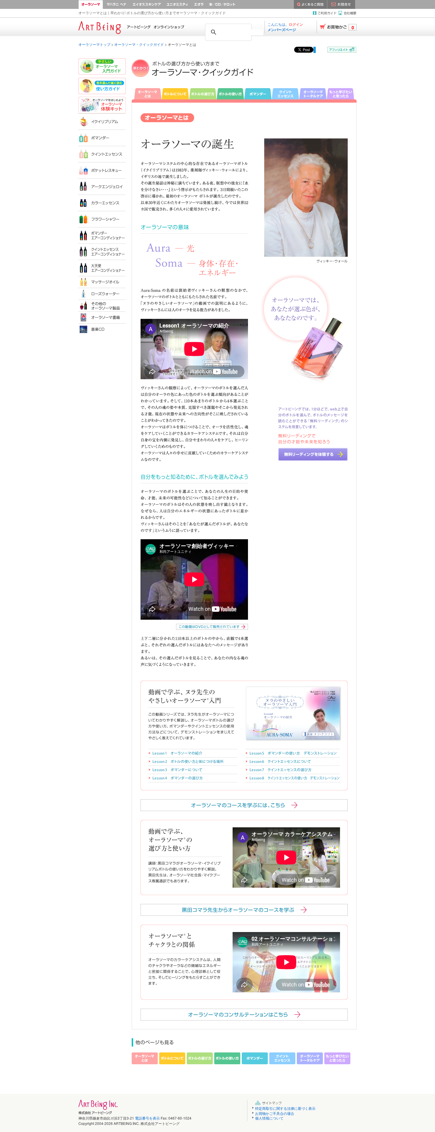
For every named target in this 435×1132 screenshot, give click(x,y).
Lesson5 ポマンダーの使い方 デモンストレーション (292, 753)
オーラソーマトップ (94, 44)
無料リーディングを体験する (313, 454)
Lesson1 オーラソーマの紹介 (192, 753)
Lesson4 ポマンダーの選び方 (192, 777)
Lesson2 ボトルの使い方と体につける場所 (192, 761)
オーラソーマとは (147, 93)
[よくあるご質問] (310, 4)
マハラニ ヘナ (116, 4)
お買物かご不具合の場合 (274, 1113)
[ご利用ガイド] (325, 13)
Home (131, 27)
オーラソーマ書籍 (102, 317)
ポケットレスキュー (102, 170)
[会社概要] (347, 13)
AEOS (147, 4)
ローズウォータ (102, 294)
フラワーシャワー (102, 219)
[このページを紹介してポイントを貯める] (341, 50)
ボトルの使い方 (230, 93)
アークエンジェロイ (102, 186)
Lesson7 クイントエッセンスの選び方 (292, 769)
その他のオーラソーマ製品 (102, 305)
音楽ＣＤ (102, 329)
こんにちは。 (285, 27)
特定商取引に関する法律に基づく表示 (285, 1108)
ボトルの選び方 (203, 93)
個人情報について (269, 1117)
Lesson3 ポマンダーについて (192, 769)
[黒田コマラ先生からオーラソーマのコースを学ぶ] (244, 910)
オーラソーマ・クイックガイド (139, 44)
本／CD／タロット (229, 4)
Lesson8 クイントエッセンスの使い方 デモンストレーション (292, 777)
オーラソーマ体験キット (102, 105)
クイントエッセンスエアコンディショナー (102, 251)
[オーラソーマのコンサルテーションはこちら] (244, 1014)
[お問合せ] (341, 4)
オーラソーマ (90, 4)
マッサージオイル (102, 282)
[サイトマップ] (269, 1103)
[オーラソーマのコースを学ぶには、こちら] (244, 805)
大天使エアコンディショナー (102, 268)
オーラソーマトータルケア (313, 93)
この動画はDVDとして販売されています (212, 627)
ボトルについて (175, 93)
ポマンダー (258, 93)
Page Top (425, 1114)
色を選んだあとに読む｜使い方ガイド (102, 86)
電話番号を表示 (147, 1117)
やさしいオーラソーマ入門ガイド (102, 67)
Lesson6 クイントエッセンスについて (292, 761)
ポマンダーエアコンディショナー (102, 235)
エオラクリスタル (199, 4)
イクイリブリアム (102, 121)
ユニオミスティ (177, 4)
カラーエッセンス (102, 203)
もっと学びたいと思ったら (342, 93)
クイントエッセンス (285, 93)
